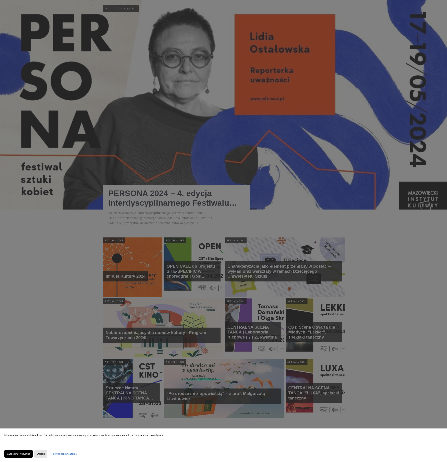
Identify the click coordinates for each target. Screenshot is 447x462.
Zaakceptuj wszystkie (18, 453)
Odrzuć (41, 453)
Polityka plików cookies (64, 453)
